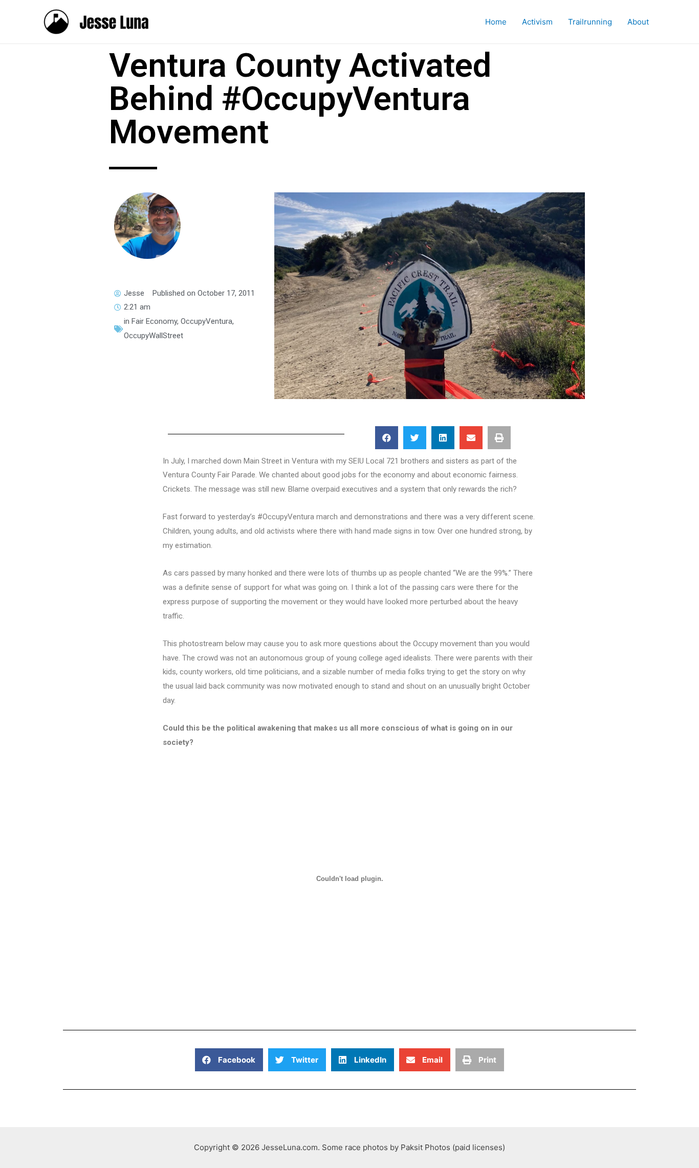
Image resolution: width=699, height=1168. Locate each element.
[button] (386, 437)
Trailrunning (590, 22)
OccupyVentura (206, 321)
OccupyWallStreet (153, 335)
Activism (537, 22)
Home (496, 22)
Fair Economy (154, 321)
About (638, 22)
